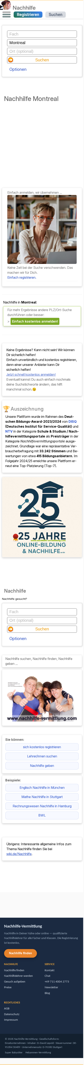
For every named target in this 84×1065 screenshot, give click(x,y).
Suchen (55, 14)
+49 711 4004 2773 (57, 981)
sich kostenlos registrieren (42, 747)
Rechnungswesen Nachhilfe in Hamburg (42, 806)
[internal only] (1, 903)
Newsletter (51, 987)
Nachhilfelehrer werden (18, 976)
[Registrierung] (42, 263)
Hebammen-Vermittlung (38, 1052)
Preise (7, 987)
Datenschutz (11, 1014)
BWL (42, 815)
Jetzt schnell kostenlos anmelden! (31, 374)
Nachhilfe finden (20, 953)
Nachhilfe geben (42, 766)
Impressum (11, 1019)
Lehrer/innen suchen (42, 756)
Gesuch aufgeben (14, 981)
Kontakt (49, 970)
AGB (6, 1008)
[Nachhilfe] (5, 7)
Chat (47, 976)
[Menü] (6, 14)
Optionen (18, 69)
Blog (47, 993)
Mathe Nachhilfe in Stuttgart (42, 797)
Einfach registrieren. (21, 277)
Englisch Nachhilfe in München (42, 788)
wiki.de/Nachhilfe (19, 854)
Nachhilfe (24, 7)
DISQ (73, 421)
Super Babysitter (14, 1052)
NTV (9, 431)
